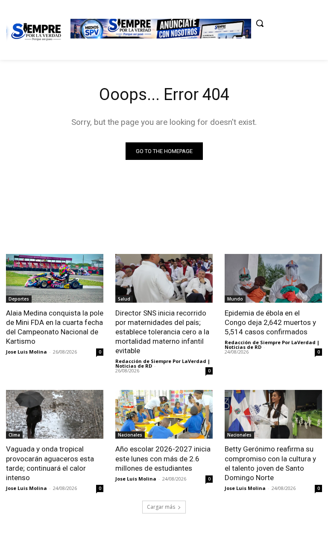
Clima (14, 435)
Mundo (235, 299)
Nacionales (130, 435)
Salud (124, 299)
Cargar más (161, 506)
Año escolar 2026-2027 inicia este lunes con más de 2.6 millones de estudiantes (163, 458)
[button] (259, 23)
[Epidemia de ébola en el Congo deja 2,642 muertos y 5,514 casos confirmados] (273, 278)
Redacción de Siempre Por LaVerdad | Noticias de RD (162, 363)
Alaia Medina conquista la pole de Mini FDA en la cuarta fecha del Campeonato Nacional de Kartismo (54, 327)
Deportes (19, 299)
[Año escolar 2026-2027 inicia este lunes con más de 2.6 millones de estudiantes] (164, 414)
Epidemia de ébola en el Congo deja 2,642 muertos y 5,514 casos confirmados (270, 322)
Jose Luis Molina (26, 351)
